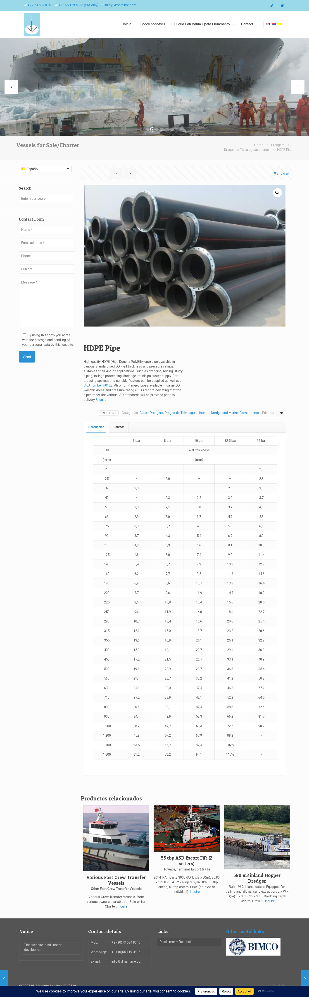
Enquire (101, 400)
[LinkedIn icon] (282, 5)
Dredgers (278, 145)
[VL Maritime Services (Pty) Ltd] (32, 24)
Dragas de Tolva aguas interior (246, 150)
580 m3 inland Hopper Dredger (257, 878)
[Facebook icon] (277, 5)
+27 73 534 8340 (40, 5)
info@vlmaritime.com (120, 5)
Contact (119, 427)
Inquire (123, 906)
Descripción (96, 427)
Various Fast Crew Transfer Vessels (116, 880)
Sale (280, 413)
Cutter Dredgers (151, 413)
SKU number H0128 (98, 385)
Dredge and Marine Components (235, 413)
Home (258, 145)
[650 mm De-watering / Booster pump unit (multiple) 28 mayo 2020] (4, 979)
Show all (283, 173)
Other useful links (245, 931)
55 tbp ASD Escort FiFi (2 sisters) (186, 860)
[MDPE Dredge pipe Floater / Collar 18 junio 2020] (305, 979)
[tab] (96, 427)
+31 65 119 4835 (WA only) (78, 5)
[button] (277, 192)
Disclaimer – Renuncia (176, 942)
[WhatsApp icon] (271, 5)
